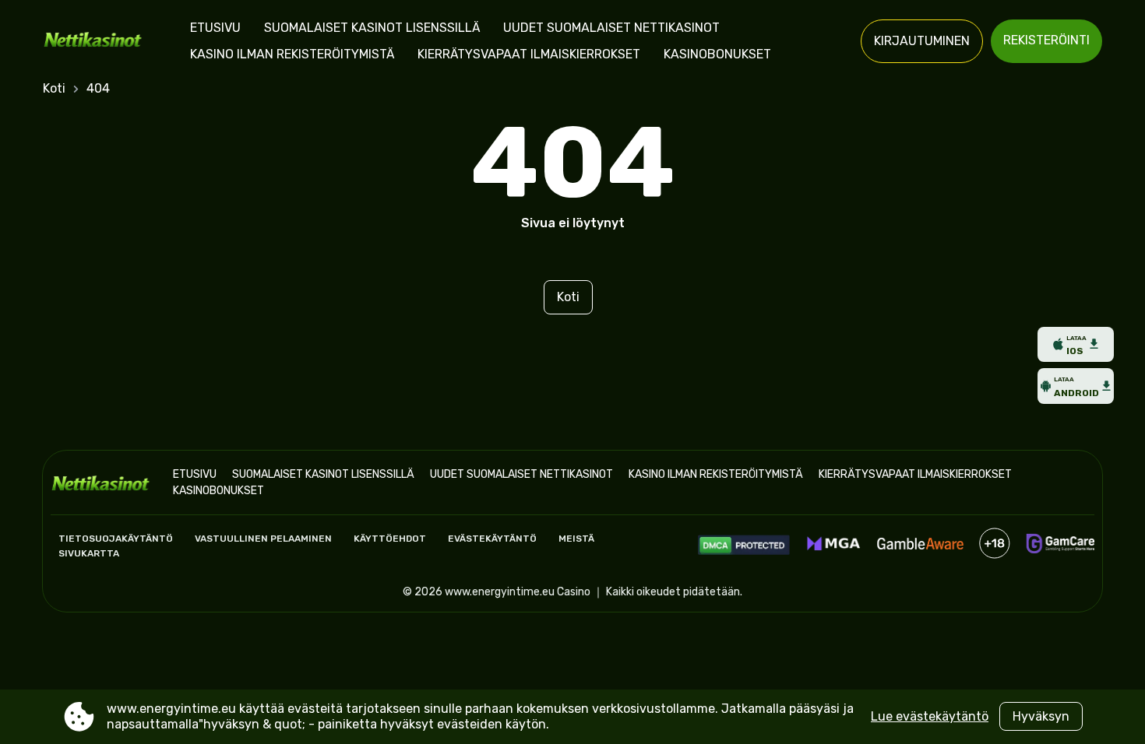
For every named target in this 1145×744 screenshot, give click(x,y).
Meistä (576, 538)
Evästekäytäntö (492, 538)
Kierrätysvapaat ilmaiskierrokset (528, 54)
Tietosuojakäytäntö (115, 538)
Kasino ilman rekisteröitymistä (292, 54)
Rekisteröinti (1046, 40)
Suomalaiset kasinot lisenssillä (372, 27)
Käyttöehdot (390, 538)
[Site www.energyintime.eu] (97, 41)
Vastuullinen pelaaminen (263, 538)
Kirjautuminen (922, 40)
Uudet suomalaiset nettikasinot (611, 27)
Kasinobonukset (717, 54)
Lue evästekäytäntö (929, 716)
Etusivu (215, 27)
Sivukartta (88, 553)
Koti (54, 88)
